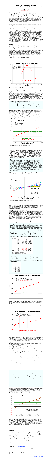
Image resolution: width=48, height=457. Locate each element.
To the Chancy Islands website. (38, 456)
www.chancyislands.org (13, 357)
